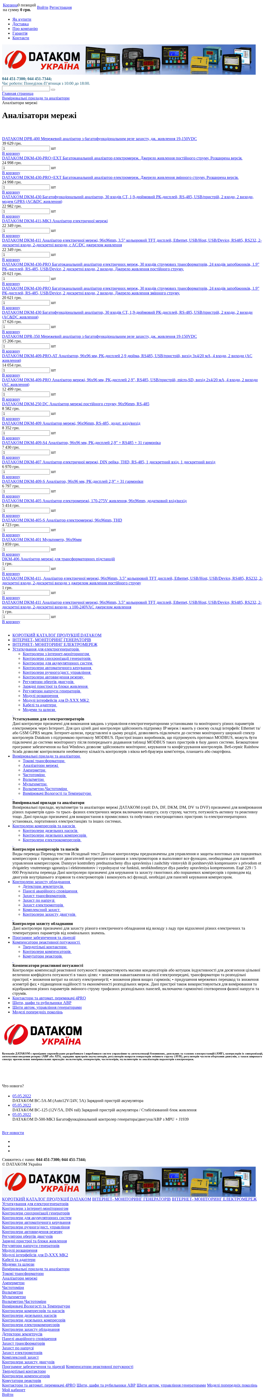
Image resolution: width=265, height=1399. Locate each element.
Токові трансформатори (44, 761)
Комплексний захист (42, 909)
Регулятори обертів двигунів (49, 681)
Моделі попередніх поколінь (37, 1012)
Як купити (21, 19)
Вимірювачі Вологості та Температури (57, 793)
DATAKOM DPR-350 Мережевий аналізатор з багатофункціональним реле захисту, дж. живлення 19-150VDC (99, 336)
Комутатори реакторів (43, 956)
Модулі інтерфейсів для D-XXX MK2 (56, 700)
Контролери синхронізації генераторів (57, 658)
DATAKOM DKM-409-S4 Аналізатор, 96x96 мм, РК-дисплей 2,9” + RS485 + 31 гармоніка (81, 442)
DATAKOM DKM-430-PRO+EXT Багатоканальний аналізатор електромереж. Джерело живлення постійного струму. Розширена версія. (122, 158)
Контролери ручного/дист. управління (57, 672)
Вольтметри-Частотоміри (45, 788)
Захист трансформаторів (45, 895)
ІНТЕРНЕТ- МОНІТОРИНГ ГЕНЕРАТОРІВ (51, 640)
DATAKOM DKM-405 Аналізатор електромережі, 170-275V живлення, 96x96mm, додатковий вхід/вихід (94, 501)
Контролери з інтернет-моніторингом (56, 654)
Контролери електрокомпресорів (52, 840)
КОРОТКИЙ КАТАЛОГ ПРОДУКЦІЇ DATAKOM (56, 635)
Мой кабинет (13, 1390)
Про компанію (25, 28)
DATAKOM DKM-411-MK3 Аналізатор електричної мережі (55, 221)
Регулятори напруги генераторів (52, 691)
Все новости (13, 1132)
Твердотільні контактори (45, 947)
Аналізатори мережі (41, 765)
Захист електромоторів (43, 905)
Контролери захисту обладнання (41, 882)
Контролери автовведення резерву (53, 677)
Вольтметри (34, 779)
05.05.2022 (21, 1096)
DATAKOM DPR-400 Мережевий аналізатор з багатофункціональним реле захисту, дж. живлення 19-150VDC (99, 138)
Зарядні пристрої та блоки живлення (56, 686)
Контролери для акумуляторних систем (58, 663)
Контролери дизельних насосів (50, 830)
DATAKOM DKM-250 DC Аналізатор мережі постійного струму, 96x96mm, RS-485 (75, 404)
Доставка (20, 24)
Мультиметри (35, 784)
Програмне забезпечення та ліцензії (43, 937)
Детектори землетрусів (43, 886)
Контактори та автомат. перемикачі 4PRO (49, 998)
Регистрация (60, 7)
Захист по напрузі (39, 900)
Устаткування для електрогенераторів (46, 649)
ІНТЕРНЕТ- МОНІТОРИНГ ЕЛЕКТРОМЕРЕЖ (54, 644)
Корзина (10, 5)
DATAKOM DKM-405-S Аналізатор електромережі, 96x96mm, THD (62, 520)
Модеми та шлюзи (39, 709)
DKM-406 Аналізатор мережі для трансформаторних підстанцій (58, 559)
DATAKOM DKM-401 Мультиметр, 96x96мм (42, 539)
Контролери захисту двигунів (49, 914)
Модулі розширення (41, 695)
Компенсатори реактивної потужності (46, 942)
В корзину (11, 153)
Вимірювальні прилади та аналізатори (46, 756)
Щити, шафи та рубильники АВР (41, 1002)
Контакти (20, 38)
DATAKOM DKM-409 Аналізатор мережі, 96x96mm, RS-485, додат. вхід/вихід (71, 423)
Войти (42, 7)
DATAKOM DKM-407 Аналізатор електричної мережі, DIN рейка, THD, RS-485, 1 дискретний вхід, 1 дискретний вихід (108, 462)
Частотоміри (34, 775)
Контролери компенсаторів (47, 951)
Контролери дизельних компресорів (55, 835)
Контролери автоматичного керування (57, 668)
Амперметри (34, 770)
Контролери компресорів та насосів (44, 826)
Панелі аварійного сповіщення (50, 891)
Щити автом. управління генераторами (47, 1007)
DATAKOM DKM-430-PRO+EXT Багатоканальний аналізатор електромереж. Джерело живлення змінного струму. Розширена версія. (120, 177)
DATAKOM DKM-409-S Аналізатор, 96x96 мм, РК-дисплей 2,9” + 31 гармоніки (72, 481)
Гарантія (19, 33)
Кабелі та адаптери (40, 705)
